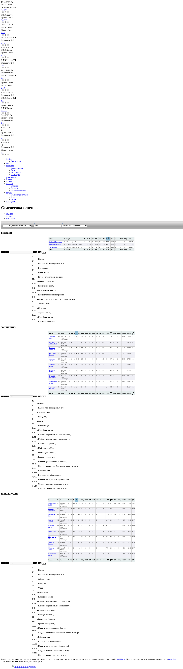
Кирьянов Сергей (52, 359)
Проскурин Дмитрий (52, 354)
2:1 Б (3, 55)
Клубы (9, 181)
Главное (14, 186)
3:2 (2, 100)
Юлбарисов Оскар (52, 503)
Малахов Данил (51, 548)
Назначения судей (18, 190)
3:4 (2, 138)
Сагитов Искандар (51, 509)
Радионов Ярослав (52, 387)
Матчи (9, 163)
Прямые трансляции (19, 195)
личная (9, 216)
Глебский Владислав (55, 242)
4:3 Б (3, 88)
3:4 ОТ (4, 20)
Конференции (17, 168)
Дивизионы (16, 172)
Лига (13, 170)
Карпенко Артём (52, 365)
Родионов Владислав (52, 376)
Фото (13, 197)
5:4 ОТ (4, 111)
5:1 (2, 152)
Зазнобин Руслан (51, 543)
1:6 (2, 123)
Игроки (9, 179)
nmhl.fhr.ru (121, 659)
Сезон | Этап (6, 223)
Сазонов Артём (51, 526)
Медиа (9, 192)
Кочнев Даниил (50, 520)
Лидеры (9, 214)
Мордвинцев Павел (52, 537)
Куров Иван (52, 531)
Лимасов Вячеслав (55, 244)
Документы (16, 161)
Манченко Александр (52, 348)
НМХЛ (9, 159)
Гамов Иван (53, 247)
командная (10, 218)
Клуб (63, 223)
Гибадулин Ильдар (52, 370)
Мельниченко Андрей (53, 382)
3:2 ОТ (4, 10)
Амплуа (37, 223)
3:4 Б (3, 33)
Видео (13, 199)
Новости (9, 184)
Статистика (11, 177)
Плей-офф (15, 175)
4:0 (2, 65)
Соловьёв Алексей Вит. (53, 342)
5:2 (2, 78)
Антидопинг (11, 201)
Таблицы (10, 166)
